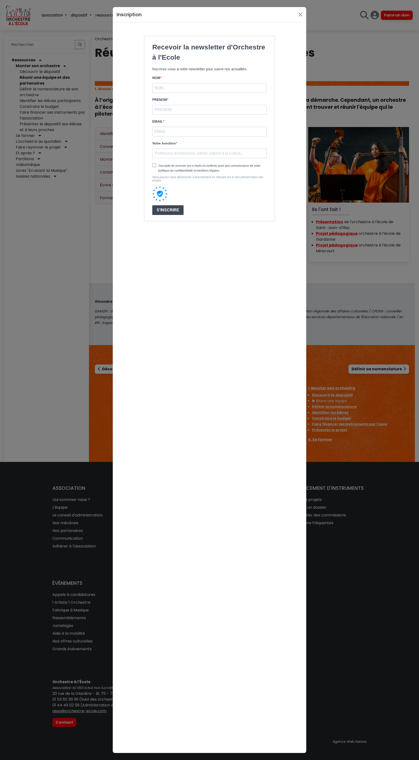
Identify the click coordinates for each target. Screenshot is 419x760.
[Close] (300, 14)
